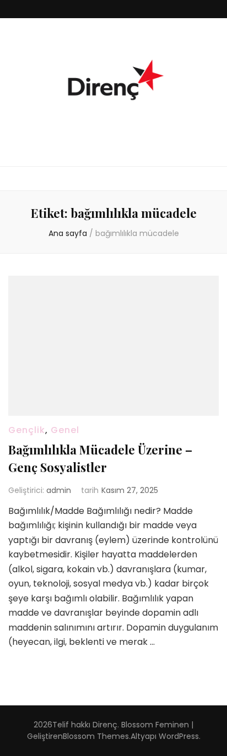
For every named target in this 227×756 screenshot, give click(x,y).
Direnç (105, 724)
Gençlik (26, 430)
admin (58, 490)
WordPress (179, 736)
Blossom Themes (96, 736)
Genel (65, 430)
